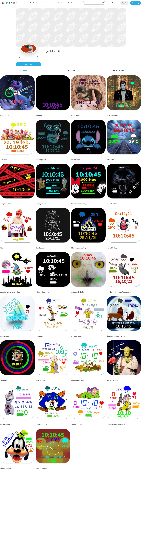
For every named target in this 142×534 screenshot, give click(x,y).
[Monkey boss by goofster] (53, 137)
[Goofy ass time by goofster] (53, 401)
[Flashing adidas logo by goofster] (88, 225)
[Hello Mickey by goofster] (124, 225)
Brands (70, 3)
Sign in (124, 3)
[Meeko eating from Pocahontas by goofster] (124, 269)
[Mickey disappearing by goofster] (53, 269)
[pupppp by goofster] (53, 92)
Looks (53, 3)
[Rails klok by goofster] (124, 137)
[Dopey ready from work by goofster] (124, 401)
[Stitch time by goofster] (88, 137)
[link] (11, 3)
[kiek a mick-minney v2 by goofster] (88, 181)
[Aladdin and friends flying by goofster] (17, 269)
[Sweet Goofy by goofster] (17, 446)
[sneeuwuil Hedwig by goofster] (88, 269)
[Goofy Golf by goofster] (53, 313)
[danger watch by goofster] (17, 181)
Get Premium (34, 3)
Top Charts (61, 3)
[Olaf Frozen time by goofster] (17, 401)
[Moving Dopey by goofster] (88, 313)
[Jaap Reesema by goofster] (124, 92)
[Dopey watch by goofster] (53, 181)
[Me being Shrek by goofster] (124, 357)
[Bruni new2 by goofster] (88, 92)
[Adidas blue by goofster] (17, 313)
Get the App (135, 3)
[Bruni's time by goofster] (17, 92)
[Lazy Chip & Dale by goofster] (88, 357)
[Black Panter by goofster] (124, 181)
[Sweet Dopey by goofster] (88, 401)
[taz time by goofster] (17, 357)
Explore (78, 3)
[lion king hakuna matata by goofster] (124, 313)
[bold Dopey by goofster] (53, 357)
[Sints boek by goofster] (17, 225)
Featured (45, 3)
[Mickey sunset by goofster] (53, 446)
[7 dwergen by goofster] (17, 137)
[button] (135, 3)
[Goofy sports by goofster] (53, 225)
